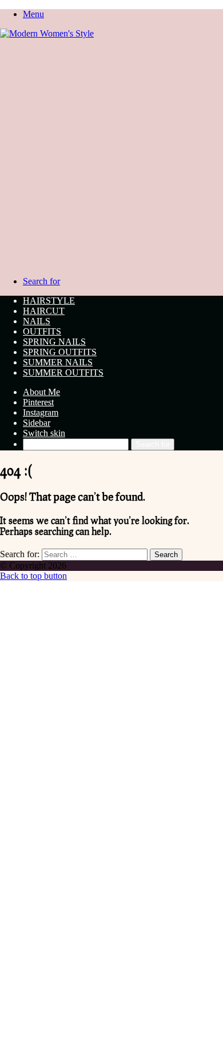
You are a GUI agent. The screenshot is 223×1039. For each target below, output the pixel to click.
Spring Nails (54, 342)
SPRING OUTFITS (60, 352)
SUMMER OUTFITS (63, 372)
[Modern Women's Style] (47, 33)
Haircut (44, 311)
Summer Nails (58, 362)
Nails (36, 321)
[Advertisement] (111, 156)
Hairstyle (49, 300)
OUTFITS (42, 331)
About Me (41, 392)
